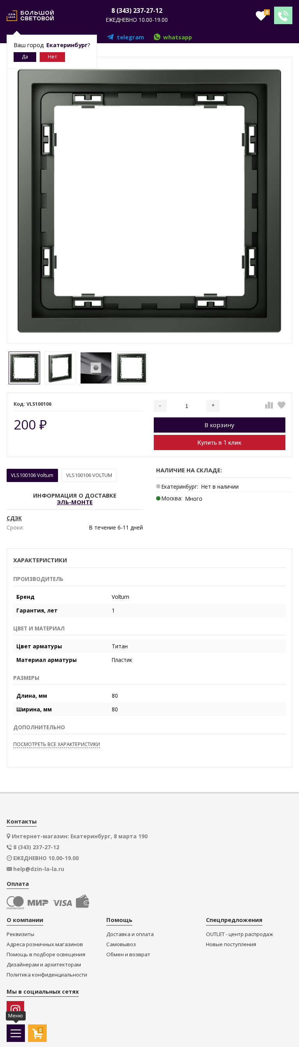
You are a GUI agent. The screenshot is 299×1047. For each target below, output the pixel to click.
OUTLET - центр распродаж (239, 934)
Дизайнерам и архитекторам (44, 965)
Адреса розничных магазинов (45, 944)
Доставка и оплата (130, 934)
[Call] (283, 15)
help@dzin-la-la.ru (38, 869)
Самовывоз (121, 944)
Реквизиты (20, 934)
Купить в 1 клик (219, 442)
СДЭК (14, 518)
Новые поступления (231, 944)
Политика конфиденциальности (47, 975)
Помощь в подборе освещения (46, 954)
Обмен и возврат (128, 954)
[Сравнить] (269, 405)
